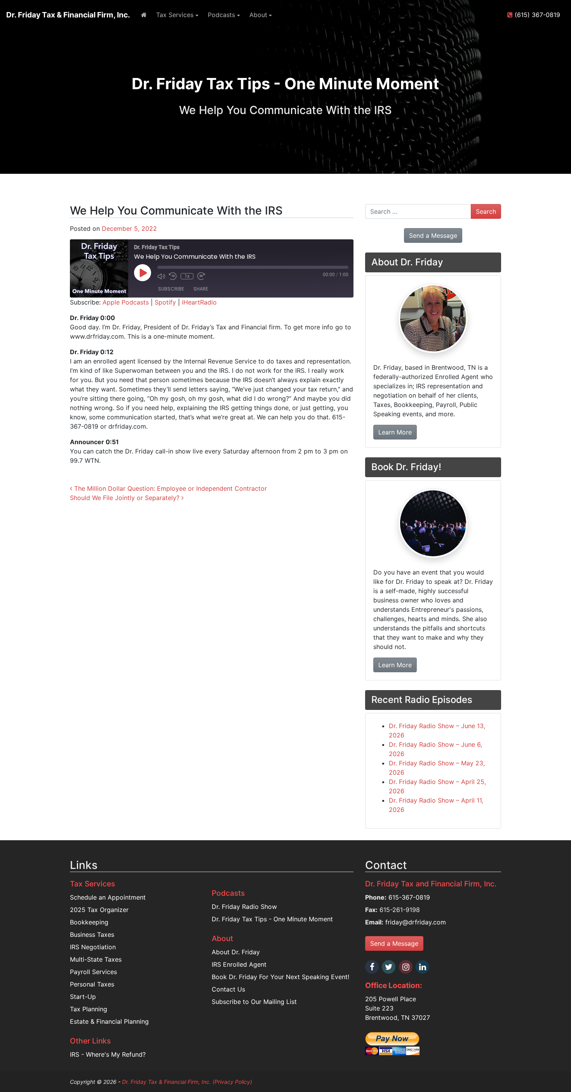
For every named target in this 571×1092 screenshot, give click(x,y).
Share (200, 289)
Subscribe (171, 289)
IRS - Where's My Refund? (108, 1054)
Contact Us (228, 989)
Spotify (165, 302)
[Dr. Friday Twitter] (389, 967)
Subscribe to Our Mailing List (254, 1001)
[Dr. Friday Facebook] (372, 967)
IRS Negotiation (93, 947)
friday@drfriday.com (415, 922)
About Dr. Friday (236, 952)
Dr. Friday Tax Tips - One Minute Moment (272, 919)
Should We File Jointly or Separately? (125, 498)
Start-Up (83, 996)
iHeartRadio (199, 302)
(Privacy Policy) (232, 1081)
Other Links (90, 1040)
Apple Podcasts (126, 302)
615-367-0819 (409, 897)
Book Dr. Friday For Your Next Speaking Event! (280, 977)
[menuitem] (143, 14)
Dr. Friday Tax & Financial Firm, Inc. (68, 14)
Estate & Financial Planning (109, 1021)
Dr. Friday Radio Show (244, 906)
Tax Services (174, 15)
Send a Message (394, 943)
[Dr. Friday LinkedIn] (423, 967)
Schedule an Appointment (108, 897)
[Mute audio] (161, 276)
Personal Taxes (92, 984)
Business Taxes (92, 934)
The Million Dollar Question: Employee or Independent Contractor (169, 488)
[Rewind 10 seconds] (173, 276)
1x (187, 276)
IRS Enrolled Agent (239, 964)
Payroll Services (93, 972)
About (258, 15)
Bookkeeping (89, 922)
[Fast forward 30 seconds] (201, 276)
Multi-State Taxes (96, 959)
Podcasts (221, 15)
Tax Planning (88, 1009)
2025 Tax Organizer (99, 910)
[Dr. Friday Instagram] (406, 967)
